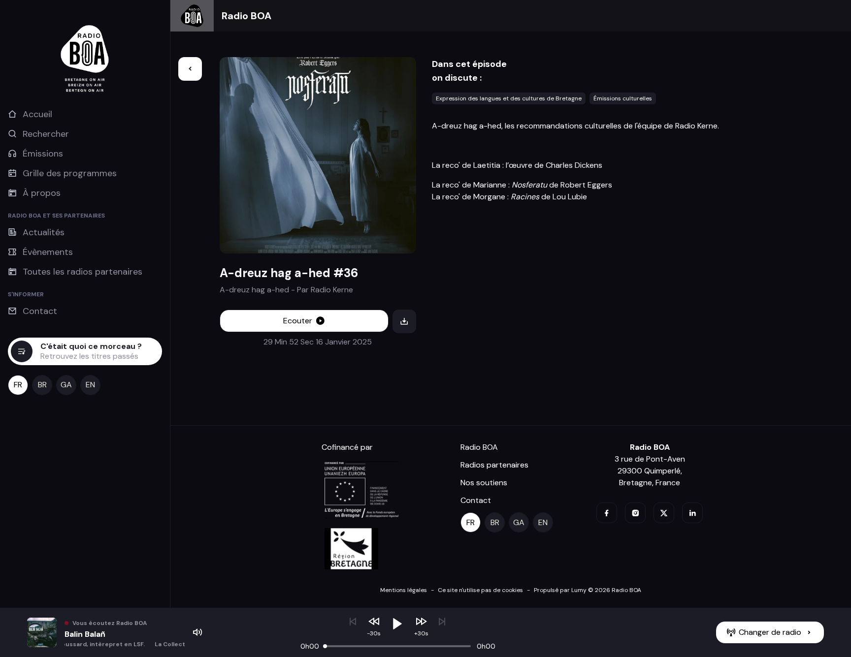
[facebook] (606, 512)
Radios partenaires (494, 465)
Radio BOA (246, 15)
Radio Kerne (332, 289)
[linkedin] (692, 512)
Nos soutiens (483, 482)
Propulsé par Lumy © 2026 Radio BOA (587, 590)
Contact (475, 500)
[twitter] (664, 512)
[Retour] (190, 69)
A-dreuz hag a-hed (254, 289)
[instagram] (635, 512)
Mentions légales (403, 590)
